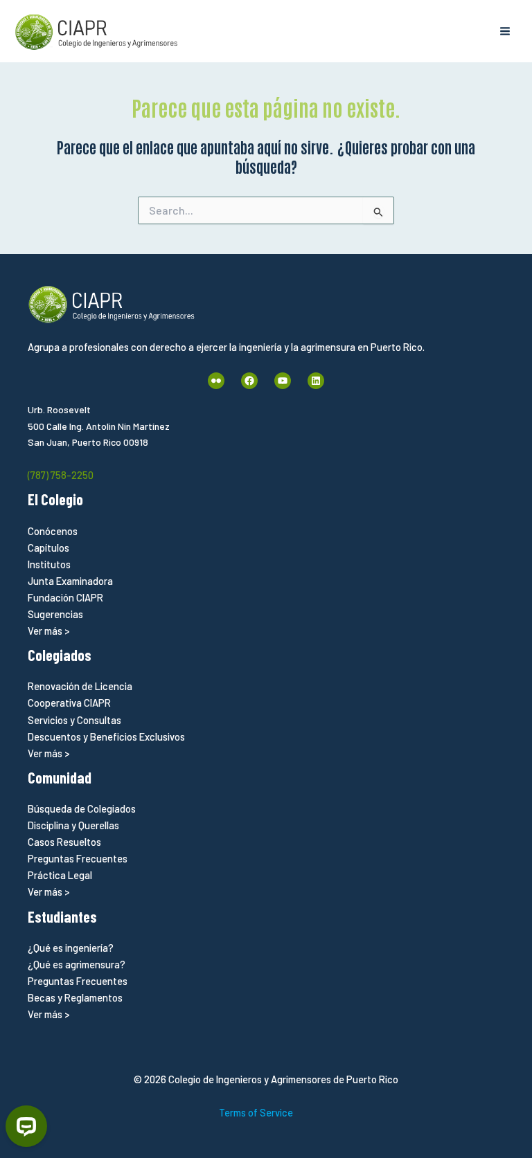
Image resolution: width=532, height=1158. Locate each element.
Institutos (49, 564)
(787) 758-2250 (61, 475)
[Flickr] (216, 380)
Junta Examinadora (70, 581)
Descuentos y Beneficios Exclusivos (106, 736)
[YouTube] (282, 380)
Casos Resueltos (64, 841)
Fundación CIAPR (65, 597)
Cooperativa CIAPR (69, 702)
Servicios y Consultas (74, 720)
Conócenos (53, 531)
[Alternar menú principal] (505, 31)
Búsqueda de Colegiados (82, 808)
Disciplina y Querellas (73, 825)
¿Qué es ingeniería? (71, 947)
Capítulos (48, 547)
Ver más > (49, 630)
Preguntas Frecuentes (77, 858)
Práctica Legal (60, 875)
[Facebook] (249, 380)
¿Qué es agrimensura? (76, 964)
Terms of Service (256, 1112)
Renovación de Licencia (80, 686)
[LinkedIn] (316, 380)
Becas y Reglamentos (75, 997)
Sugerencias (55, 614)
